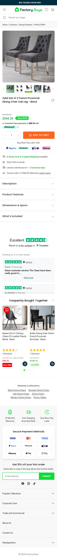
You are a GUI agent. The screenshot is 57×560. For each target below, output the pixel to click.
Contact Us (7, 533)
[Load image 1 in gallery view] (10, 89)
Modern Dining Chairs (21, 397)
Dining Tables (40, 397)
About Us (6, 523)
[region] (28, 2)
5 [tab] (33, 370)
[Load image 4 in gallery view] (38, 89)
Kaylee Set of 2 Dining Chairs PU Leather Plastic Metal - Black (14, 336)
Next (52, 89)
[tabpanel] (14, 337)
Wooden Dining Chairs (38, 390)
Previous (5, 88)
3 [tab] (28, 370)
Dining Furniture (25, 25)
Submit (46, 476)
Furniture (13, 25)
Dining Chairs (39, 25)
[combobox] (28, 17)
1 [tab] (24, 370)
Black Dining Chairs (17, 390)
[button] (4, 9)
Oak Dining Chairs (21, 394)
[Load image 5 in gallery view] (47, 89)
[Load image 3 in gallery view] (29, 89)
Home (4, 25)
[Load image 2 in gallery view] (19, 89)
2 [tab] (26, 370)
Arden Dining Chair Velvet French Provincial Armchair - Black (42, 336)
